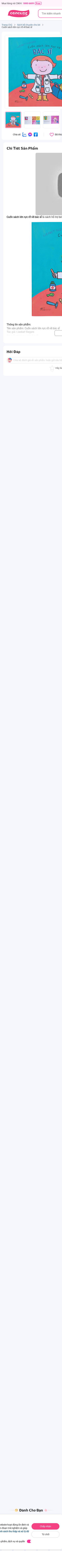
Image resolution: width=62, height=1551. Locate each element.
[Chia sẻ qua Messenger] (30, 134)
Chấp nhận (45, 1526)
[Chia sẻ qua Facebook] (36, 134)
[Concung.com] (19, 13)
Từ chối (45, 1534)
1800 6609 (28, 3)
